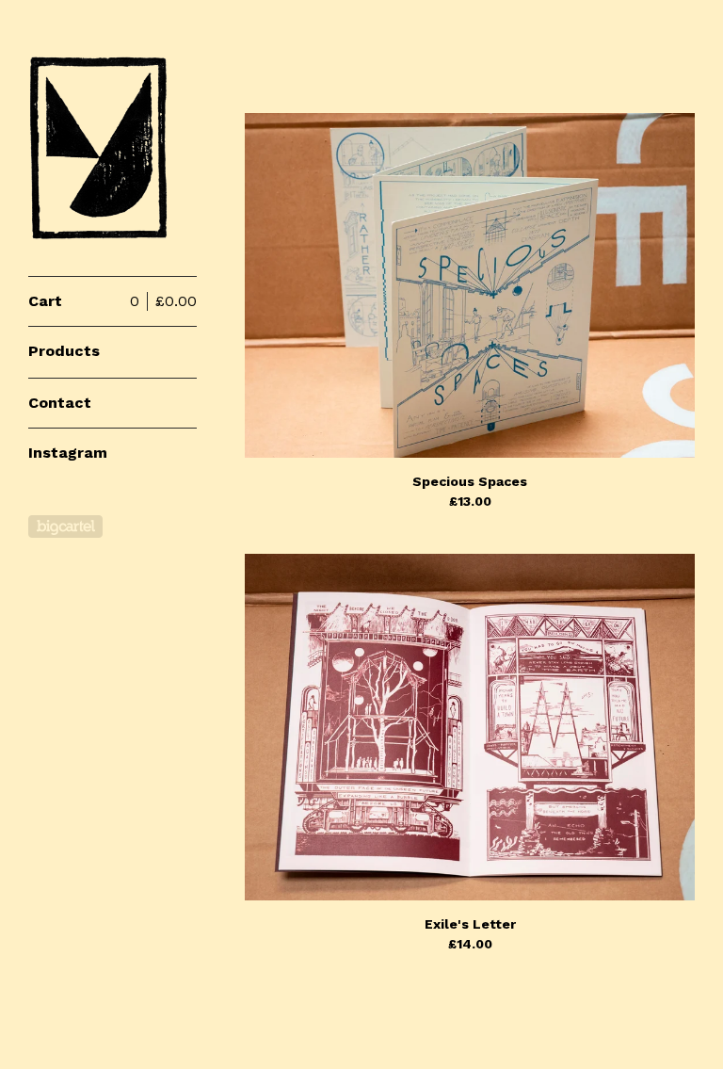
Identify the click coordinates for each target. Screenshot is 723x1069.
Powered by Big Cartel (65, 526)
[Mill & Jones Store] (98, 148)
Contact (59, 403)
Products (64, 351)
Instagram (67, 453)
